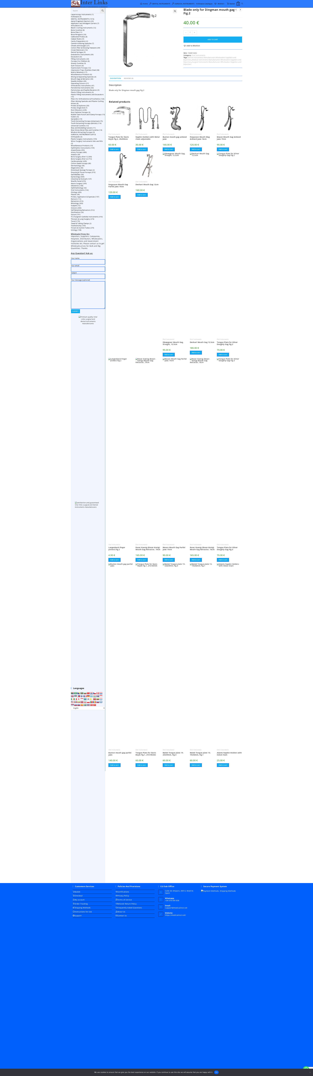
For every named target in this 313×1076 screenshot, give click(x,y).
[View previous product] (236, 9)
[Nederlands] (101, 693)
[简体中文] (88, 693)
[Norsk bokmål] (82, 702)
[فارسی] (85, 702)
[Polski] (88, 702)
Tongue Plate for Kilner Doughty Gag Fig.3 (227, 548)
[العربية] (75, 693)
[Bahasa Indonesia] (101, 696)
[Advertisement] (88, 796)
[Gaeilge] (72, 699)
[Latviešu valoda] (94, 699)
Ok (216, 1072)
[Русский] (98, 702)
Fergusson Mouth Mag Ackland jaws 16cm (200, 138)
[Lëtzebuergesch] (101, 699)
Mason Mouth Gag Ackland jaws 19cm (229, 138)
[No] (310, 1072)
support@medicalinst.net (176, 908)
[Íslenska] (98, 696)
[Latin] (91, 699)
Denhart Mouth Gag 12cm (147, 185)
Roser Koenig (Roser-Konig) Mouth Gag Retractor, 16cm (202, 548)
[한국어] (88, 699)
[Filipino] (78, 696)
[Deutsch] (88, 696)
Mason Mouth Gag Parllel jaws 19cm (174, 548)
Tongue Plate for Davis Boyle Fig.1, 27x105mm (146, 754)
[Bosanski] (78, 693)
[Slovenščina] (78, 705)
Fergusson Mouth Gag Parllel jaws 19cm (118, 186)
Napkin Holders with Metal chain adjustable (148, 138)
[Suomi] (82, 696)
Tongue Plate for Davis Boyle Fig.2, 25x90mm (118, 138)
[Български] (85, 693)
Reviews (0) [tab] (128, 78)
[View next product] (240, 9)
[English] (72, 696)
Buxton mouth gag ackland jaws (175, 138)
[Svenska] (85, 705)
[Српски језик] (72, 705)
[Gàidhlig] (101, 702)
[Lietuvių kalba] (98, 699)
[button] (175, 11)
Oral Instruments (198, 55)
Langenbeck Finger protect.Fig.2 (116, 548)
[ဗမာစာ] (78, 702)
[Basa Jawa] (82, 699)
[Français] (85, 696)
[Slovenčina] (75, 705)
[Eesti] (75, 696)
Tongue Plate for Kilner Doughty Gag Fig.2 (227, 343)
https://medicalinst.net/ (175, 915)
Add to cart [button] (114, 149)
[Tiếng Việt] (94, 705)
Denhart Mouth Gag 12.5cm (202, 342)
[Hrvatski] (91, 693)
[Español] (82, 705)
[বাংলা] (82, 693)
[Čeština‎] (94, 693)
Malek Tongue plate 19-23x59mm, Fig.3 (173, 754)
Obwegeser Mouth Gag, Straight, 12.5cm (173, 343)
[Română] (94, 702)
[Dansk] (98, 693)
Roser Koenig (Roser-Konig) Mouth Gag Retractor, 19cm (148, 548)
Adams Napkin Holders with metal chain (229, 754)
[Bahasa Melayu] (72, 702)
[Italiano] (75, 699)
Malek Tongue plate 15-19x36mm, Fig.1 (200, 754)
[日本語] (78, 699)
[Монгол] (75, 702)
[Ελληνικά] (91, 696)
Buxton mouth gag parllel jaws (119, 754)
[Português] (91, 702)
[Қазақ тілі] (85, 699)
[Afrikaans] (72, 693)
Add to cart (213, 39)
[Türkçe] (91, 705)
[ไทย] (88, 705)
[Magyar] (94, 696)
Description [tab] (115, 78)
